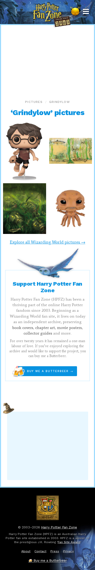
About (25, 551)
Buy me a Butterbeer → (45, 371)
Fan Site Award (69, 542)
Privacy (68, 551)
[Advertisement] (48, 61)
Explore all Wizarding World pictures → (47, 242)
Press (54, 551)
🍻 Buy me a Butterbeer (47, 560)
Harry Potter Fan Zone (59, 527)
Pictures (34, 102)
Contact (40, 551)
